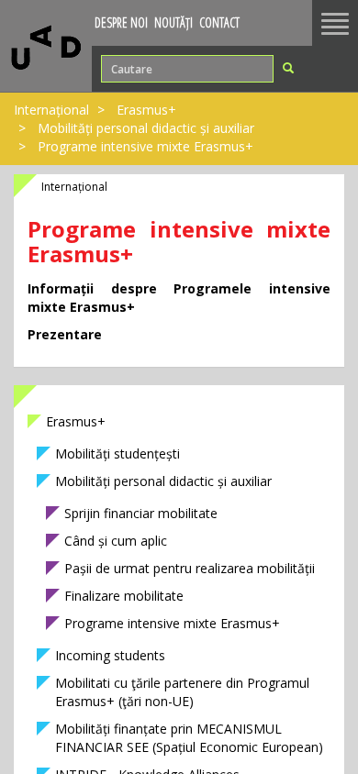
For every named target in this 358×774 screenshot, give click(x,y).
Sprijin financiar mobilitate (141, 513)
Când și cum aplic (115, 540)
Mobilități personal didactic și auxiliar (146, 128)
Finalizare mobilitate (124, 595)
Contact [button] (219, 22)
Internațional (51, 109)
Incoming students (110, 655)
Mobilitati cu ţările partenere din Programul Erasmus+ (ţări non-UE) (182, 692)
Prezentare (65, 334)
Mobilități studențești (117, 453)
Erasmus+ (146, 109)
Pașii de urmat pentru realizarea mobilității (189, 568)
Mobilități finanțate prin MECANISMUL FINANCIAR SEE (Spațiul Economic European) (189, 738)
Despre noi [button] (121, 22)
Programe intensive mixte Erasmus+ (172, 623)
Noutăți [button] (173, 22)
